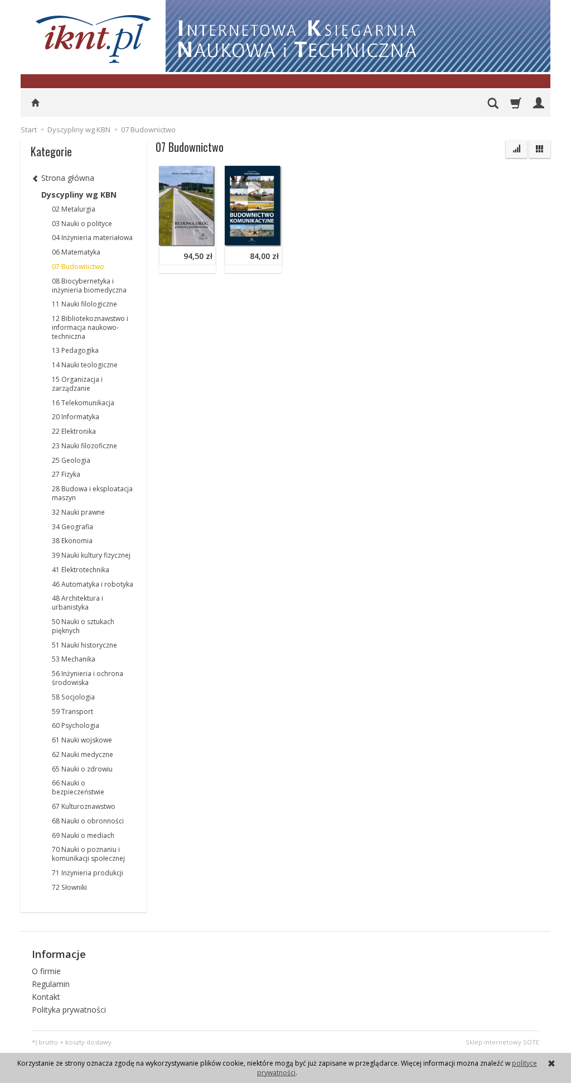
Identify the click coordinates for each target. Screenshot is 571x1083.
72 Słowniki (69, 887)
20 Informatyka (75, 416)
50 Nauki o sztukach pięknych (83, 626)
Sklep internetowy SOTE (502, 1042)
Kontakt (46, 996)
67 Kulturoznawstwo (83, 806)
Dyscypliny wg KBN (79, 194)
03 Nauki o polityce (82, 223)
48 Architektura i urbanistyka (77, 602)
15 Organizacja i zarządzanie (77, 384)
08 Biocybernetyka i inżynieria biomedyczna (89, 285)
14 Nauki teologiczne (85, 365)
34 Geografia (72, 526)
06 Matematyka (76, 252)
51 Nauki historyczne (84, 645)
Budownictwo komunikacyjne (280, 174)
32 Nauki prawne (78, 512)
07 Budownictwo (78, 266)
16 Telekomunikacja (83, 403)
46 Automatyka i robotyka (92, 584)
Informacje (59, 954)
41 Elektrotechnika (80, 569)
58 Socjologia (73, 697)
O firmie (46, 971)
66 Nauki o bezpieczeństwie (78, 787)
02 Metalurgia (73, 209)
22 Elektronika (74, 431)
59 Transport (72, 711)
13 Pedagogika (75, 350)
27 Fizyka (66, 474)
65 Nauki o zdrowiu (82, 769)
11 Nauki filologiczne (84, 304)
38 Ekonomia (72, 540)
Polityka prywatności (69, 1009)
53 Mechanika (73, 659)
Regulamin (51, 984)
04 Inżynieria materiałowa (92, 237)
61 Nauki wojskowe (82, 740)
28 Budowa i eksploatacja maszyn (92, 493)
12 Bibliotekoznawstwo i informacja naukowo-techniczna (90, 327)
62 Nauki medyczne (82, 754)
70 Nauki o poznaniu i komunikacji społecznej (88, 854)
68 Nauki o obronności (88, 821)
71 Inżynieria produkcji (87, 873)
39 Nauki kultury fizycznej (91, 555)
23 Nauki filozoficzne (84, 446)
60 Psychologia (75, 725)
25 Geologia (71, 460)
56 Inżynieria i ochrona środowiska (87, 678)
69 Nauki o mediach (83, 835)
